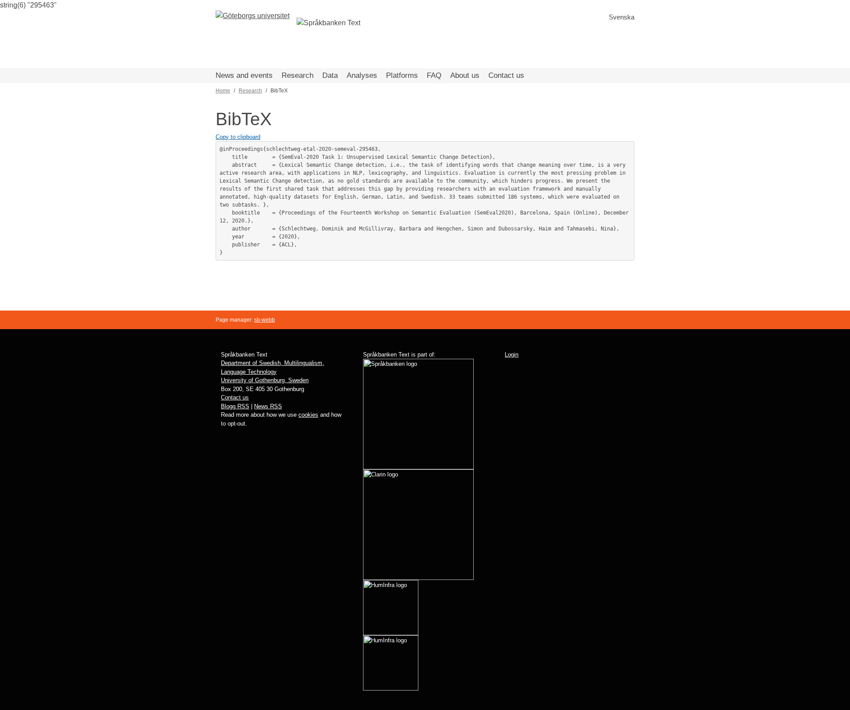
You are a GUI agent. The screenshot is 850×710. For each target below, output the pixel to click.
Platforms (402, 75)
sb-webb (264, 320)
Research (297, 75)
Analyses (362, 75)
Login (511, 354)
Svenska (621, 17)
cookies (308, 414)
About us (464, 75)
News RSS (268, 406)
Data (330, 75)
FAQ (434, 75)
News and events (244, 75)
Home (223, 91)
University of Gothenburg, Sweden (265, 380)
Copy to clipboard (238, 137)
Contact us (506, 75)
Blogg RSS (235, 406)
